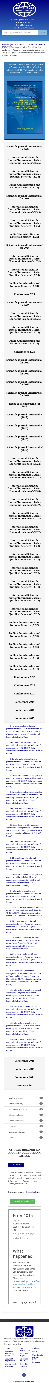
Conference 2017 (24, 718)
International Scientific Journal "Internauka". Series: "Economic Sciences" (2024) (24, 258)
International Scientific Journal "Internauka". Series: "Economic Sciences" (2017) (24, 529)
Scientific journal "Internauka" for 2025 (24, 197)
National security (25, 1103)
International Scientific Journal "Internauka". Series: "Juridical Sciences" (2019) (24, 584)
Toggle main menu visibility (25, 38)
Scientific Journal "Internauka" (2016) (24, 427)
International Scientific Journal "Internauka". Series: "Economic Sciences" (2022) (24, 461)
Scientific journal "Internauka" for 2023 (24, 304)
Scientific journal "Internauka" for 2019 (24, 394)
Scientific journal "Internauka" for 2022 (24, 361)
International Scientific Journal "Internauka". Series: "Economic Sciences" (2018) (24, 515)
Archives (36, 1348)
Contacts (36, 1362)
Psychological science (25, 1109)
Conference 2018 (24, 710)
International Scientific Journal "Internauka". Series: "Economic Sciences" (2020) (24, 488)
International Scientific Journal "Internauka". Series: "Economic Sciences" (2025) (24, 209)
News (34, 1351)
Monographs (24, 1085)
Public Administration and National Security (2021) (24, 635)
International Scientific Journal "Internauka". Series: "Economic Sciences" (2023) (24, 316)
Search (42, 32)
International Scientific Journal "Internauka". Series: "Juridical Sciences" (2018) (24, 597)
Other (25, 1137)
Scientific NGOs (24, 1359)
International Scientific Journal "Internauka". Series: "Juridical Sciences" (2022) (24, 543)
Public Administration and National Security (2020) (24, 646)
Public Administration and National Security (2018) (24, 667)
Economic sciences (25, 1132)
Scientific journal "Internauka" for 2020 (24, 383)
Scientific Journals (24, 1365)
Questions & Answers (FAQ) (37, 1357)
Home (7, 1348)
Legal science (25, 1126)
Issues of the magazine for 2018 (24, 405)
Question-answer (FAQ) (24, 27)
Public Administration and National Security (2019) (24, 656)
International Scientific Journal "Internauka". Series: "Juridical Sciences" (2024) (24, 272)
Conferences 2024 (24, 294)
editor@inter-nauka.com (24, 19)
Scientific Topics (24, 1354)
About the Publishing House (9, 1353)
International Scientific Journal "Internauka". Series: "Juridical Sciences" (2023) (24, 329)
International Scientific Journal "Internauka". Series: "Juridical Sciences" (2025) (24, 223)
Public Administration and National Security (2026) (24, 186)
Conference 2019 (24, 701)
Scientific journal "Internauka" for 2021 (24, 372)
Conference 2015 (24, 1069)
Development (23, 1381)
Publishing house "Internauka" (14, 44)
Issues (31, 44)
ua (26, 22)
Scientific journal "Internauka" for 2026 (24, 148)
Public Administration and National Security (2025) (24, 235)
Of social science (25, 1115)
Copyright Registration (10, 1359)
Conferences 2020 (24, 693)
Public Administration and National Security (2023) (24, 342)
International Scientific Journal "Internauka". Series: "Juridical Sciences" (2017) (24, 611)
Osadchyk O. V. (17, 1165)
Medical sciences (25, 1098)
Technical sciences (25, 1120)
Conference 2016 (24, 1060)
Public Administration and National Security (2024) (24, 284)
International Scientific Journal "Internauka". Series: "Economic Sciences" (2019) (24, 502)
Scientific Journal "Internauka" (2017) (24, 416)
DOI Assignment (25, 1349)
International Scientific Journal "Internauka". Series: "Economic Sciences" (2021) (24, 474)
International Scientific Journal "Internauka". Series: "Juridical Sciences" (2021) (24, 556)
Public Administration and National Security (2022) (24, 624)
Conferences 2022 (24, 677)
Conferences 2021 (24, 685)
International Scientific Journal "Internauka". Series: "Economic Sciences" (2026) (24, 160)
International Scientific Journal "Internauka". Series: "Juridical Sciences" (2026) (24, 173)
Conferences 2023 (24, 351)
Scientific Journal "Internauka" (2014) (24, 449)
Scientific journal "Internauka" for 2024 (24, 246)
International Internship (10, 1365)
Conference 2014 (24, 1077)
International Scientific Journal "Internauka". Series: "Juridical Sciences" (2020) (24, 570)
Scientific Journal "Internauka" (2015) (24, 438)
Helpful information (24, 25)
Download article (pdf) (23, 1201)
